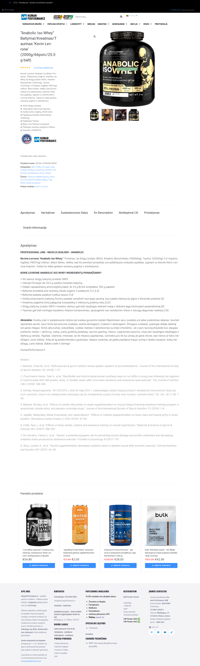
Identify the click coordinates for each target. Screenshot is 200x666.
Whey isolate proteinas (30, 183)
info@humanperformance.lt (64, 601)
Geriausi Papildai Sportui (38, 176)
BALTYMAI (36, 167)
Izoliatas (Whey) (27, 170)
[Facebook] (158, 632)
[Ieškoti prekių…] (97, 17)
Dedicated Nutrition (131, 615)
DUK (56, 656)
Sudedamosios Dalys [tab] (74, 212)
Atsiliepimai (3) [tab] (128, 212)
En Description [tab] (103, 212)
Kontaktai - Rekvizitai (62, 606)
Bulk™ (126, 609)
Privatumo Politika (61, 650)
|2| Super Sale (48, 167)
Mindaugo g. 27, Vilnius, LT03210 (66, 620)
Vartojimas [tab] (48, 212)
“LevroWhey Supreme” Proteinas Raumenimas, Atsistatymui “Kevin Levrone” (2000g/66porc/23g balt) (38, 553)
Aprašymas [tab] (27, 212)
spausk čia (100, 617)
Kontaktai (89, 634)
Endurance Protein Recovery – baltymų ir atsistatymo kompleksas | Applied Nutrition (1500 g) (120, 553)
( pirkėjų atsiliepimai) (43, 68)
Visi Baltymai (33, 173)
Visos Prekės (45, 173)
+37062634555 (175, 10)
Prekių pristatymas (61, 643)
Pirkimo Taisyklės (60, 653)
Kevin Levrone (41, 186)
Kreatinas (40, 170)
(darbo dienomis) (188, 10)
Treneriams (93, 628)
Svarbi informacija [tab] (34, 227)
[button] (33, 24)
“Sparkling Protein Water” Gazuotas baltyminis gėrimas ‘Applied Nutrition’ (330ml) (78, 553)
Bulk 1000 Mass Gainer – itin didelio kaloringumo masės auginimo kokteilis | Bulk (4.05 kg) (161, 553)
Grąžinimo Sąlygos (61, 647)
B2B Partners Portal (131, 597)
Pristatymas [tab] (152, 212)
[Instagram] (151, 632)
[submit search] (121, 17)
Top (50, 179)
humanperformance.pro (32, 661)
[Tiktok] (171, 632)
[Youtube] (165, 632)
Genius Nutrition (129, 612)
